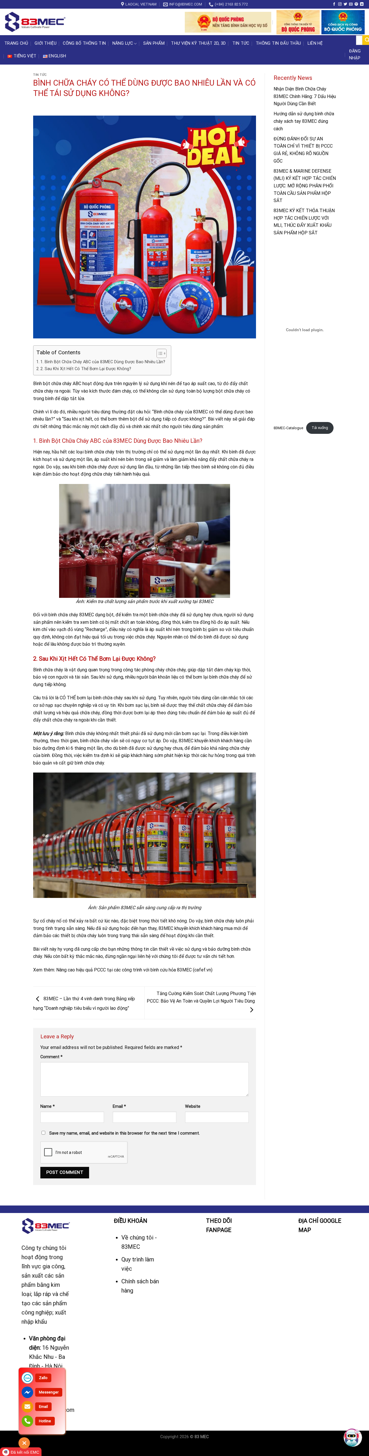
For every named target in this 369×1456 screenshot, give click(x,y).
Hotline (45, 1421)
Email (119, 1106)
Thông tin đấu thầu (278, 43)
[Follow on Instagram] (340, 4)
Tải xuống (319, 428)
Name (47, 1106)
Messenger (49, 1392)
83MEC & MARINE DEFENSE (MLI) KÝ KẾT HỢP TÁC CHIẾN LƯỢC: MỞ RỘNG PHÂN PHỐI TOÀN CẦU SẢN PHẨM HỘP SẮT (305, 185)
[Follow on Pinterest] (356, 4)
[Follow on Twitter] (345, 4)
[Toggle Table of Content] (158, 353)
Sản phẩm (154, 43)
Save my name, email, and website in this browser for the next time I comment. (124, 1133)
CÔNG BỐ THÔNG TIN (84, 43)
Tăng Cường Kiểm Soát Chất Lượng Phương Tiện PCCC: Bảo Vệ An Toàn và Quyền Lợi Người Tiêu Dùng (201, 997)
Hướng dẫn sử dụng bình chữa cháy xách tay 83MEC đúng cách (304, 121)
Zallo (43, 1378)
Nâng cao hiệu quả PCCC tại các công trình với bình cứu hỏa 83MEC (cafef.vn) (134, 970)
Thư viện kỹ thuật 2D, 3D (198, 43)
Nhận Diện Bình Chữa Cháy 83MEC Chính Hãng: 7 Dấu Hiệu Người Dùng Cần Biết (305, 96)
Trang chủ (16, 43)
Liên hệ (315, 43)
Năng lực (122, 43)
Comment (51, 1056)
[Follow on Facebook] (334, 4)
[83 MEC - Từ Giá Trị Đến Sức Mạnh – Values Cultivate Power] (36, 22)
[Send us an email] (351, 4)
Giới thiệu (46, 43)
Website (192, 1106)
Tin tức (240, 43)
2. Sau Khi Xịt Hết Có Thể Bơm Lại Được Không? (85, 368)
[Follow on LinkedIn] (362, 4)
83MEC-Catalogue (288, 428)
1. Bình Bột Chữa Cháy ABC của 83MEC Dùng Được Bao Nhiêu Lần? (102, 361)
